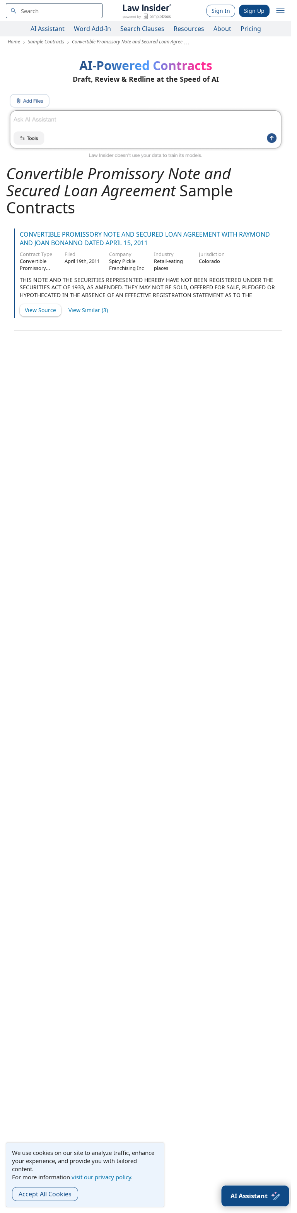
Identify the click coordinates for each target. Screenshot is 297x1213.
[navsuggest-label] (54, 10)
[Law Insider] (147, 10)
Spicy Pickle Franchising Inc (126, 264)
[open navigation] (280, 11)
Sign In (221, 10)
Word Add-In (92, 28)
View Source (40, 310)
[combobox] (54, 10)
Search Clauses (142, 28)
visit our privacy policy (101, 1177)
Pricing (251, 28)
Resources (189, 28)
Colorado (209, 261)
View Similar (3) (88, 310)
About (222, 28)
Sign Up (254, 10)
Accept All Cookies (45, 1194)
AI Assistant (48, 28)
